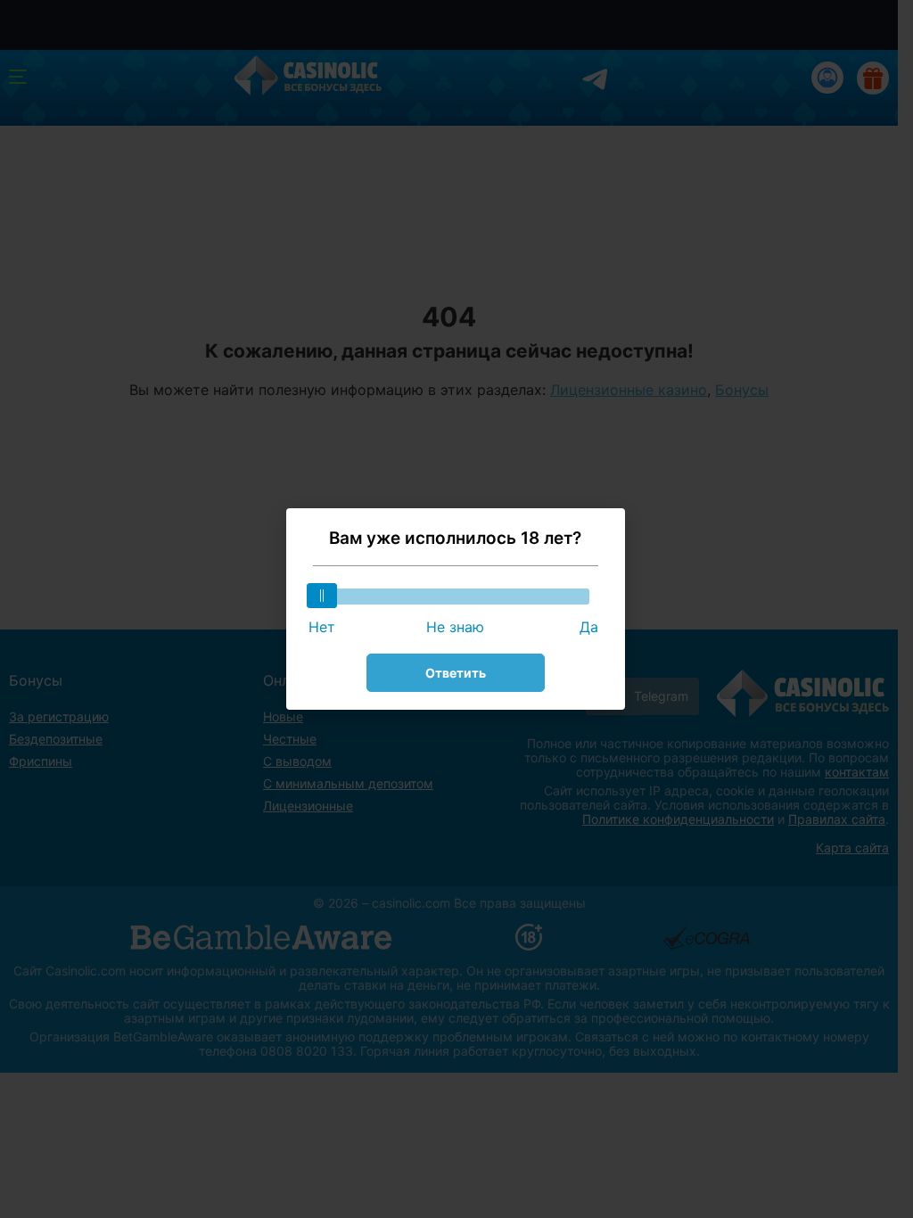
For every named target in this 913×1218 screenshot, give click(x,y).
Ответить (455, 672)
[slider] (322, 595)
